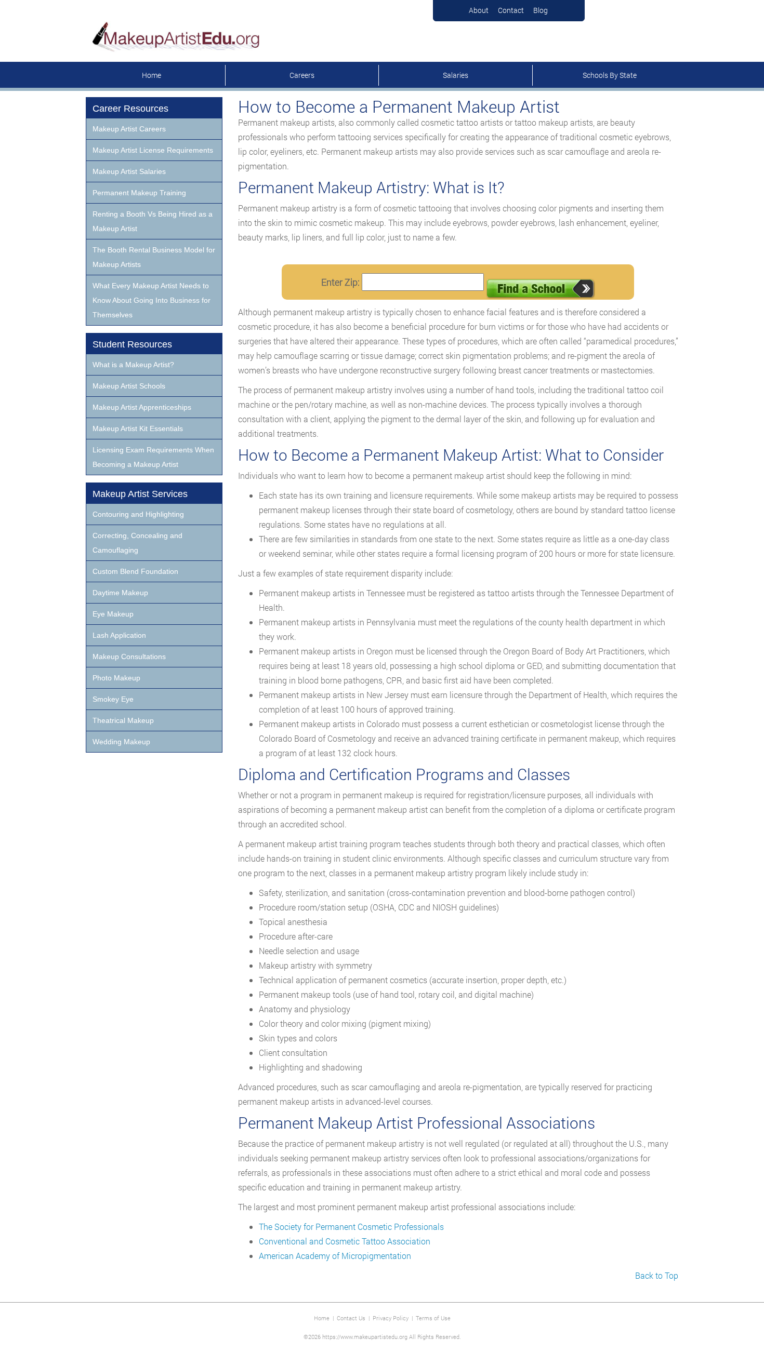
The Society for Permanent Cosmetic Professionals (351, 1226)
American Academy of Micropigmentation (335, 1255)
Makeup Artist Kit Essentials (138, 428)
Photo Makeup (116, 678)
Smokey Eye (113, 699)
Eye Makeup (113, 614)
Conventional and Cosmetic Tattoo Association (344, 1241)
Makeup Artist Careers (129, 129)
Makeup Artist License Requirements (153, 150)
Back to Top (656, 1275)
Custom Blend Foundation (135, 571)
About (479, 10)
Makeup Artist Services (140, 494)
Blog (540, 10)
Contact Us (351, 1318)
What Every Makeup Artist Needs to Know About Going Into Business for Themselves (151, 300)
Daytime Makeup (120, 592)
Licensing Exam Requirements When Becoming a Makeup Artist (153, 457)
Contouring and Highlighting (138, 514)
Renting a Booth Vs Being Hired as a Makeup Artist (153, 221)
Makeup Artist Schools (129, 386)
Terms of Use (433, 1318)
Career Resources (130, 108)
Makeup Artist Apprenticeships (142, 407)
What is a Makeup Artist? (133, 364)
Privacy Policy (391, 1318)
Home (151, 75)
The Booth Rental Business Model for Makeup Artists (154, 257)
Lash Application (119, 635)
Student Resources (132, 344)
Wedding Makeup (121, 742)
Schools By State (610, 75)
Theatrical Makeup (123, 720)
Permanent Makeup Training (139, 193)
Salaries (455, 75)
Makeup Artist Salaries (129, 171)
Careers (301, 75)
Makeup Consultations (129, 656)
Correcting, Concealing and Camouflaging (137, 542)
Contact (511, 10)
